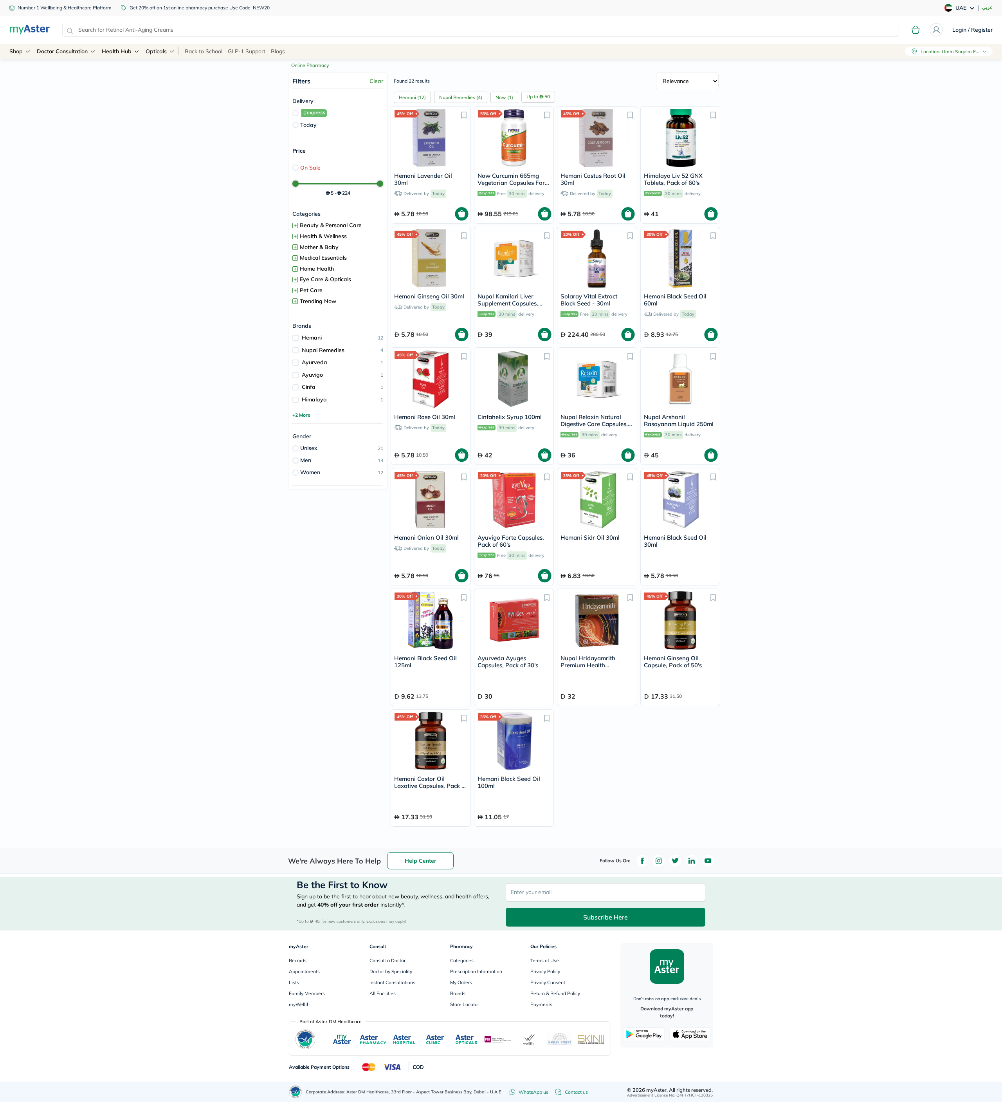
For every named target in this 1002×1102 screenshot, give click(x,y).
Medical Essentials (323, 257)
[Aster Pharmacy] (373, 1039)
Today (308, 124)
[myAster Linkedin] (691, 860)
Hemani (312, 337)
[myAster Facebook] (642, 860)
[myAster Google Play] (644, 1034)
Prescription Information (476, 971)
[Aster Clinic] (435, 1039)
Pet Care (311, 290)
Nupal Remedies (323, 350)
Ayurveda (314, 362)
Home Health (317, 268)
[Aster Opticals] (466, 1039)
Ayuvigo (312, 374)
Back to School (203, 51)
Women (310, 472)
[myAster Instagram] (658, 860)
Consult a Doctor (387, 960)
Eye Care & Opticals (325, 279)
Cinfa (308, 386)
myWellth (299, 1004)
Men (305, 460)
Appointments (304, 971)
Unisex (308, 448)
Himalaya (314, 399)
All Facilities (382, 993)
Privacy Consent (547, 982)
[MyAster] (342, 1039)
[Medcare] (498, 1039)
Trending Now (318, 301)
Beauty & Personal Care (331, 225)
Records (297, 960)
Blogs (278, 51)
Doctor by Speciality (390, 971)
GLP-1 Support (246, 51)
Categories (462, 960)
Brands (457, 993)
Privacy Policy (545, 971)
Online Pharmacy (310, 65)
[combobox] (480, 30)
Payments (541, 1004)
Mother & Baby (319, 247)
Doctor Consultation (62, 51)
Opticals (156, 51)
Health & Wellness (323, 236)
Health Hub (117, 51)
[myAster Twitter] (675, 860)
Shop (16, 51)
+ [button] (295, 225)
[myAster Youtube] (708, 860)
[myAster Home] (295, 1092)
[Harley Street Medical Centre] (560, 1039)
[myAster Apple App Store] (690, 1034)
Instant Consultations (392, 982)
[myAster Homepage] (29, 30)
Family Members (307, 993)
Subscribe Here (605, 917)
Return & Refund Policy (555, 993)
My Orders (461, 982)
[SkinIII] (591, 1039)
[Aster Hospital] (404, 1039)
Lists (294, 982)
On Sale (310, 167)
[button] (464, 114)
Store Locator (464, 1004)
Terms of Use (544, 960)
